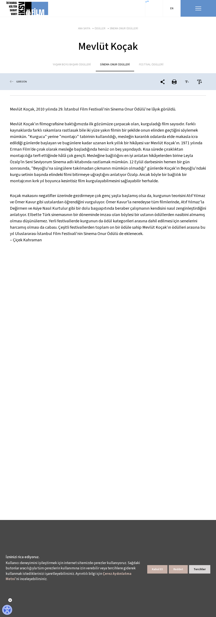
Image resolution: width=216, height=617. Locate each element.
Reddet (178, 569)
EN (171, 8)
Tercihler (200, 569)
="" (147, 2)
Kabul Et (157, 569)
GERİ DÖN (21, 82)
